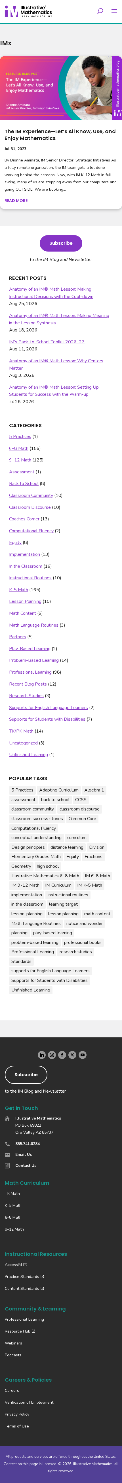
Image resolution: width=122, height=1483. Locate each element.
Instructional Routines (30, 578)
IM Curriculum (58, 885)
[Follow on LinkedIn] (42, 1055)
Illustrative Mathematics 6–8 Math (45, 876)
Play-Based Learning (30, 649)
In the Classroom (25, 566)
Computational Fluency (31, 531)
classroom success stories (37, 819)
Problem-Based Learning (34, 660)
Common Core (82, 819)
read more (16, 200)
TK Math (12, 1193)
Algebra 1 (94, 790)
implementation (26, 895)
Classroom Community (31, 495)
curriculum (77, 838)
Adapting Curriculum (59, 790)
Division (96, 847)
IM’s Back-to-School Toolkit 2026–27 (47, 342)
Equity (15, 542)
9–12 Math (20, 460)
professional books (83, 942)
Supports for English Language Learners (48, 708)
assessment (23, 800)
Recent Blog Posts (28, 684)
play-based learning (52, 933)
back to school (55, 800)
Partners (17, 637)
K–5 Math (18, 590)
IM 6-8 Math (97, 876)
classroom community (32, 809)
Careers (12, 1390)
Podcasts (13, 1355)
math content (97, 914)
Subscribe (61, 243)
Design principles (28, 847)
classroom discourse (80, 809)
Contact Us (25, 1165)
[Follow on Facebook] (62, 1055)
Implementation (24, 554)
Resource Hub (17, 1331)
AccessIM (13, 1264)
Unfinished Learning (28, 755)
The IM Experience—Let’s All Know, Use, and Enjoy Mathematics (60, 134)
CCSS (81, 800)
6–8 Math (18, 448)
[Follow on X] (72, 1055)
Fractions (93, 857)
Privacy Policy (17, 1414)
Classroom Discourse (30, 507)
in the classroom (27, 904)
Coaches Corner (24, 519)
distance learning (67, 847)
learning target (63, 904)
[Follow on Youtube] (83, 1055)
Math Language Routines (33, 625)
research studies (76, 952)
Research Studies (26, 696)
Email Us (23, 1154)
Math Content (22, 613)
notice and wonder (84, 923)
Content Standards (22, 1288)
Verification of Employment (29, 1402)
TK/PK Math (21, 731)
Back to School (24, 483)
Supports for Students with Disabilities (47, 719)
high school (48, 866)
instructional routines (68, 895)
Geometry (21, 866)
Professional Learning (30, 672)
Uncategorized (23, 743)
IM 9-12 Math (25, 885)
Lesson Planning (25, 601)
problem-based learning (34, 942)
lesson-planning (27, 914)
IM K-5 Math (89, 885)
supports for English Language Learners (50, 971)
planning (19, 933)
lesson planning (63, 914)
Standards (21, 961)
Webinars (13, 1343)
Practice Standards (22, 1276)
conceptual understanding (36, 838)
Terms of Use (17, 1426)
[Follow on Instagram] (52, 1055)
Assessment (21, 472)
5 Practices (20, 436)
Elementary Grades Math (36, 857)
